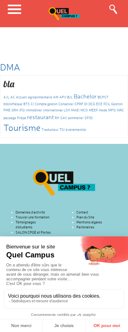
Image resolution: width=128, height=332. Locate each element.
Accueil (21, 97)
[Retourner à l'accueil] (64, 182)
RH (57, 118)
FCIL (106, 104)
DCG (92, 104)
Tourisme (22, 127)
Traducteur (50, 130)
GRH (14, 110)
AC (12, 97)
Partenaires (85, 227)
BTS (26, 104)
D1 (86, 104)
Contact (82, 212)
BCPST (103, 97)
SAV (63, 118)
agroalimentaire (40, 97)
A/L (6, 97)
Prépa (21, 118)
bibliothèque (12, 104)
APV (62, 97)
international (53, 110)
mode (103, 110)
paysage (9, 118)
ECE (99, 104)
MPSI (112, 110)
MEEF (93, 110)
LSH (67, 110)
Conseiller (66, 104)
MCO (84, 110)
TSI (62, 130)
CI (32, 104)
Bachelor (85, 96)
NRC (120, 110)
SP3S (89, 118)
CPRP (79, 104)
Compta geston (46, 104)
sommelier (76, 118)
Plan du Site (85, 217)
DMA (10, 67)
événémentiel (76, 130)
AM (55, 97)
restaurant (40, 117)
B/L (70, 97)
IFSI (22, 110)
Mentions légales (89, 222)
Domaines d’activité (30, 212)
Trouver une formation (32, 217)
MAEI (75, 110)
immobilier (34, 110)
